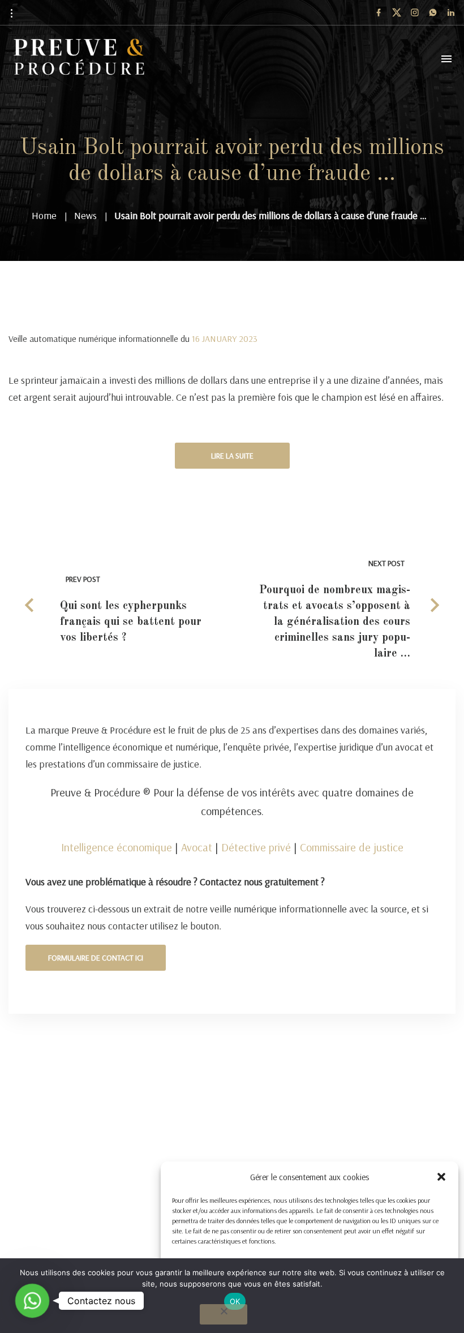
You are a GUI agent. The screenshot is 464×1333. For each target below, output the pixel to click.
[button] (441, 1176)
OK (235, 1301)
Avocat (196, 847)
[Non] (223, 1314)
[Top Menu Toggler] (446, 58)
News (85, 215)
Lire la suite (232, 456)
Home (44, 215)
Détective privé (256, 847)
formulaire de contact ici (95, 958)
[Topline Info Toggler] (11, 13)
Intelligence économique (116, 847)
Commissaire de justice (351, 847)
